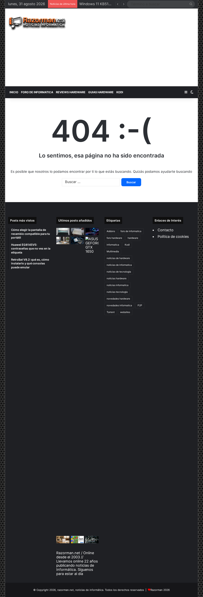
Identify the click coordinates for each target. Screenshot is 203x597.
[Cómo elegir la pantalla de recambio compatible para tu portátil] (62, 231)
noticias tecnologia (117, 291)
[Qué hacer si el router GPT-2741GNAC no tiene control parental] (62, 539)
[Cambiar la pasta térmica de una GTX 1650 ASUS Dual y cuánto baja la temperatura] (92, 385)
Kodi (127, 244)
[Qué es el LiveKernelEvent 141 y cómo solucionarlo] (92, 539)
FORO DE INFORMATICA (37, 92)
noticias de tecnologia (119, 271)
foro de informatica (131, 231)
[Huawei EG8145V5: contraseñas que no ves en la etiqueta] (77, 231)
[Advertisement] (137, 47)
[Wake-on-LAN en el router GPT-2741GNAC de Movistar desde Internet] (62, 240)
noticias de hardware (118, 258)
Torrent (111, 312)
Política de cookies (173, 236)
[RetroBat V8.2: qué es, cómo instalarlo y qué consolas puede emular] (92, 231)
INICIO (14, 92)
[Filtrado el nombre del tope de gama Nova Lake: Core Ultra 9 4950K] (77, 240)
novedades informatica (119, 305)
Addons (111, 231)
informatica (113, 244)
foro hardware (114, 237)
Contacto (165, 230)
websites (125, 312)
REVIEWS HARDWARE (70, 92)
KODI (119, 92)
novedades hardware (118, 298)
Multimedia (113, 251)
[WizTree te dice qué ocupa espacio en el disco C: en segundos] (77, 539)
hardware (133, 237)
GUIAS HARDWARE (101, 92)
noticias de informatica (119, 264)
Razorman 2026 (160, 589)
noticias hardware (116, 278)
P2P (140, 305)
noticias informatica (117, 285)
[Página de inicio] (37, 23)
